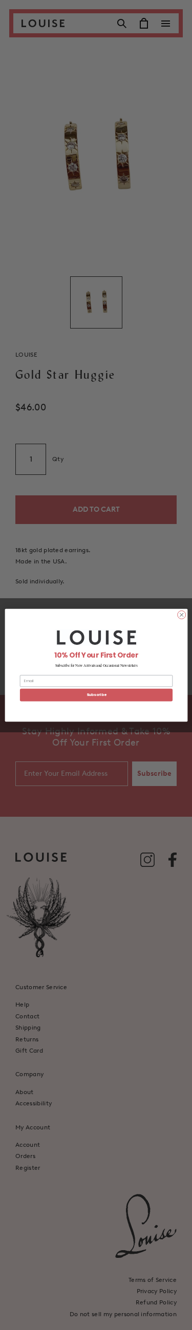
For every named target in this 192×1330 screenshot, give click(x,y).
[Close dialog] (181, 615)
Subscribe (95, 694)
